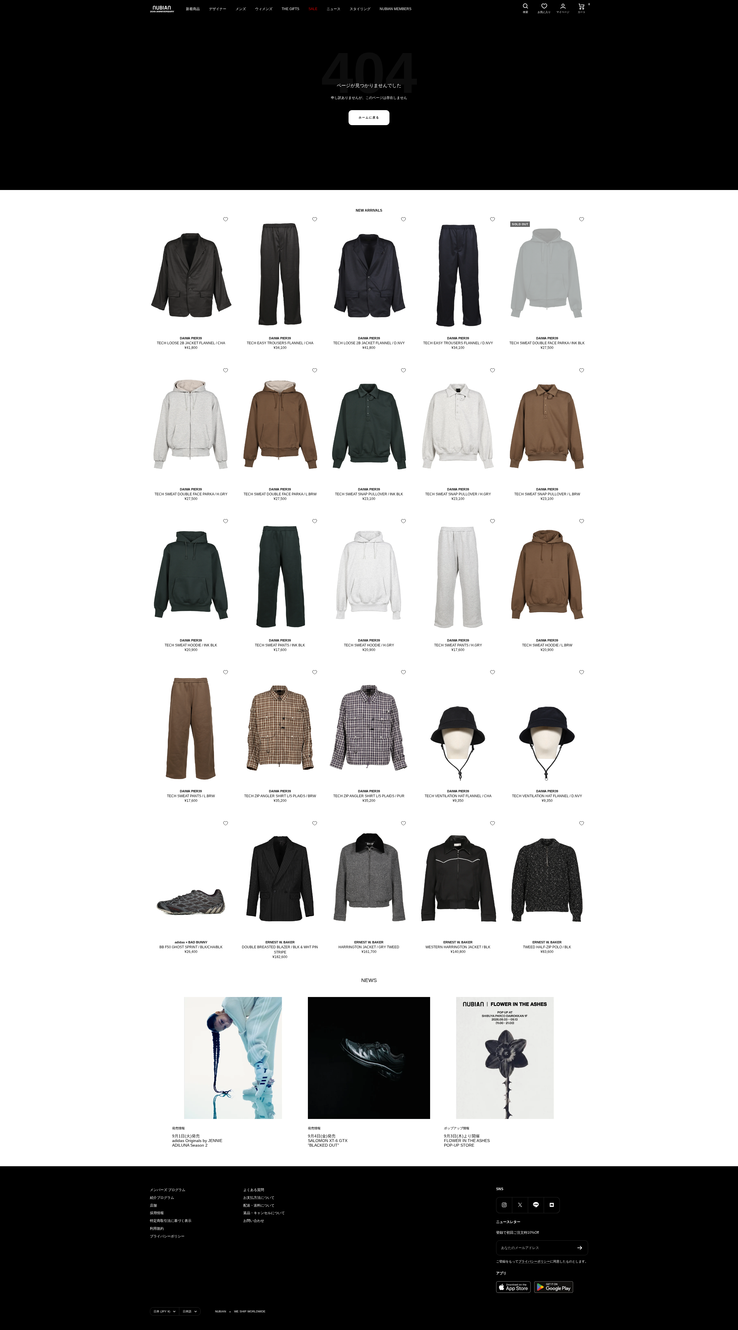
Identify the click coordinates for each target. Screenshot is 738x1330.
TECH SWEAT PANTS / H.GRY (458, 645)
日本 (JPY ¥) (162, 1311)
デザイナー (217, 9)
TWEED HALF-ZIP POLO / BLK (547, 947)
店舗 (153, 1205)
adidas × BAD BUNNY (191, 942)
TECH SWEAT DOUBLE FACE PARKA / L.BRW (280, 494)
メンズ (241, 9)
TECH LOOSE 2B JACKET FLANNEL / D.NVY (369, 343)
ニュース (333, 9)
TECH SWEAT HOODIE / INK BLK (191, 645)
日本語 (187, 1311)
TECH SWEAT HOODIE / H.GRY (369, 645)
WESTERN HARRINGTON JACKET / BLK (458, 947)
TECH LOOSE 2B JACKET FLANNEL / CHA (191, 343)
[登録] (579, 1248)
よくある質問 (253, 1190)
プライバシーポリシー (167, 1236)
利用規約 (157, 1228)
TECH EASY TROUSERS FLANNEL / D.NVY (458, 343)
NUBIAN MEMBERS (395, 9)
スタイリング (360, 9)
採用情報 (157, 1213)
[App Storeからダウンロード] (513, 1287)
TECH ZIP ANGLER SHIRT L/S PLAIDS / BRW (280, 796)
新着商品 (193, 9)
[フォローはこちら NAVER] (552, 1205)
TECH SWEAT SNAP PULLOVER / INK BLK (369, 494)
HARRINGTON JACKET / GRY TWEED (368, 947)
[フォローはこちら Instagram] (504, 1205)
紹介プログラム (162, 1198)
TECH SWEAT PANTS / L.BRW (191, 796)
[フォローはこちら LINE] (536, 1205)
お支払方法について (258, 1198)
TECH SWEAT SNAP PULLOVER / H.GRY (458, 494)
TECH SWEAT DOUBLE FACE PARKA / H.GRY (191, 494)
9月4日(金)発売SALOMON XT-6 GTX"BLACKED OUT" (327, 1140)
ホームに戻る (369, 117)
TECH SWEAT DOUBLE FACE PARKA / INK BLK (547, 343)
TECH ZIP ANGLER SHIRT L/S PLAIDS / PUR (368, 796)
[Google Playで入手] (553, 1287)
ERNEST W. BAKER (280, 942)
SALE (312, 9)
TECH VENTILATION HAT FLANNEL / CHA (458, 796)
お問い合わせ (253, 1221)
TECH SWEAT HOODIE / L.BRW (547, 645)
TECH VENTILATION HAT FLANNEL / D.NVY (547, 796)
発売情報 (178, 1128)
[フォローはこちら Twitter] (520, 1205)
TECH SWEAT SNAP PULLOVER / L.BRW (547, 494)
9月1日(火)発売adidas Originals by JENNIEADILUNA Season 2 (197, 1140)
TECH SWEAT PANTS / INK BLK (280, 645)
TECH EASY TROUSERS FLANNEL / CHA (280, 343)
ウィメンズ (263, 9)
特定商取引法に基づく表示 (170, 1221)
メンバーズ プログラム (167, 1190)
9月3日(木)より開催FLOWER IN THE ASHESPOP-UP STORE (467, 1140)
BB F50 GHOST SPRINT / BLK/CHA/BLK (191, 947)
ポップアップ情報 (456, 1128)
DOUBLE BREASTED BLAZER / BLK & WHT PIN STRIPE (280, 949)
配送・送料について (258, 1205)
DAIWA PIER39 (191, 338)
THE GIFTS (290, 9)
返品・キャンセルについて (264, 1213)
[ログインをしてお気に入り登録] (225, 219)
